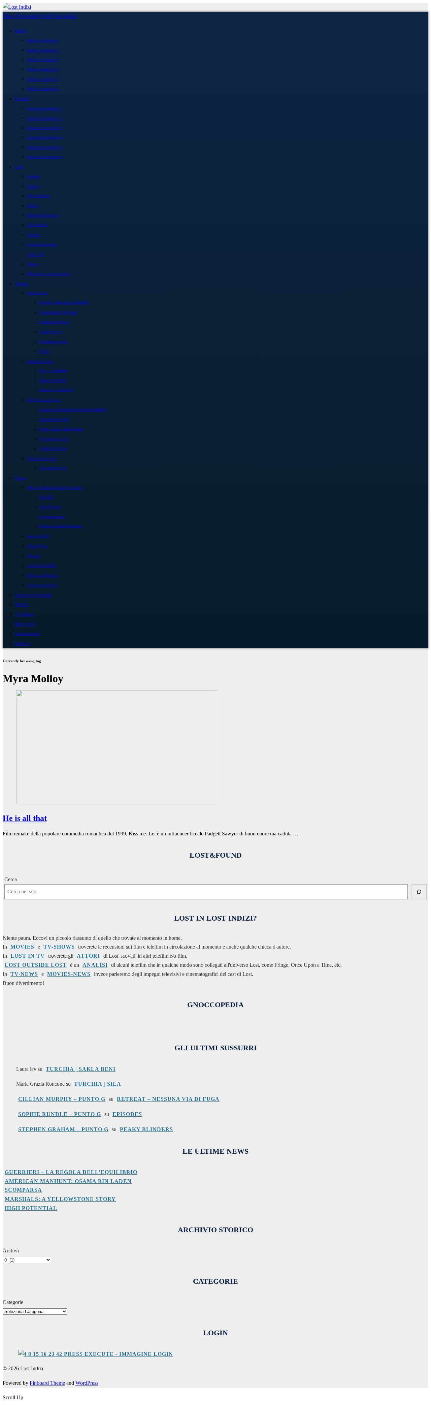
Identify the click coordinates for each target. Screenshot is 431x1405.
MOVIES (22, 947)
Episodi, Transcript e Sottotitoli (64, 302)
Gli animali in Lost (54, 419)
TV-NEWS (24, 974)
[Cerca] (419, 891)
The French (37, 224)
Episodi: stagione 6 (44, 156)
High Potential (31, 1208)
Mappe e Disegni (52, 380)
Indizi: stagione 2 (43, 50)
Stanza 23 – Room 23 (56, 390)
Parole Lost (37, 292)
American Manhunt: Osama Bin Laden (68, 1181)
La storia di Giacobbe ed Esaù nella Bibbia (72, 410)
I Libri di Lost (50, 332)
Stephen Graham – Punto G (63, 1129)
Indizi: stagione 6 (43, 88)
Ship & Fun (37, 545)
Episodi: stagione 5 (44, 147)
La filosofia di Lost (54, 322)
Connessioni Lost (53, 448)
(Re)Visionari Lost (43, 400)
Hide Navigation (59, 16)
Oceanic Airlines (42, 244)
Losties (33, 176)
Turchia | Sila (97, 1084)
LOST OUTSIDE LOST (36, 965)
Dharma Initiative (43, 215)
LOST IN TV (27, 956)
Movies (22, 604)
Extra (20, 478)
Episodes (127, 1114)
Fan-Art (34, 555)
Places (32, 263)
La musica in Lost (53, 342)
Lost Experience (52, 517)
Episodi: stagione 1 (44, 108)
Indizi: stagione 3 (43, 59)
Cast (19, 166)
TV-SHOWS (59, 947)
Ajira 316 (35, 254)
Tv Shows (24, 614)
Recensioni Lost (42, 458)
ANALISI (95, 965)
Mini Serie (25, 624)
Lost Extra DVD (41, 565)
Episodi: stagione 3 (44, 127)
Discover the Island (33, 595)
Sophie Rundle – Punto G (59, 1114)
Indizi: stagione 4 (43, 69)
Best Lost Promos (43, 575)
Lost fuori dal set (42, 584)
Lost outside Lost (53, 468)
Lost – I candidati (53, 371)
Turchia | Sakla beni (80, 1069)
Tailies (33, 186)
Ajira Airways (50, 507)
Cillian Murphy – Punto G (61, 1099)
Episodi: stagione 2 (44, 118)
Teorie (44, 351)
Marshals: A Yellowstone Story (60, 1199)
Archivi (11, 1250)
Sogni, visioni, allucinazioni (61, 429)
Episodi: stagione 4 (44, 137)
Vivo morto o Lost (53, 439)
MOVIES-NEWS (69, 974)
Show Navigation (21, 16)
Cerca (10, 879)
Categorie (13, 1302)
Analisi (21, 283)
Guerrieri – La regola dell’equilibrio (71, 1172)
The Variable (38, 195)
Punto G (23, 643)
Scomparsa (23, 1190)
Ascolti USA (38, 536)
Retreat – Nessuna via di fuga (168, 1099)
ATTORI (88, 956)
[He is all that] (117, 802)
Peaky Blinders (146, 1129)
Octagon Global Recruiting (60, 526)
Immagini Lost (40, 361)
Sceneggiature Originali (57, 312)
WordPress (86, 1383)
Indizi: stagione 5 (43, 79)
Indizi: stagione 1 (43, 40)
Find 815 (46, 497)
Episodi (22, 98)
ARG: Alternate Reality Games (54, 487)
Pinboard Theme (47, 1383)
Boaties (34, 234)
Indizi (20, 30)
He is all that (25, 818)
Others (33, 205)
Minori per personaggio (48, 273)
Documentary (27, 633)
